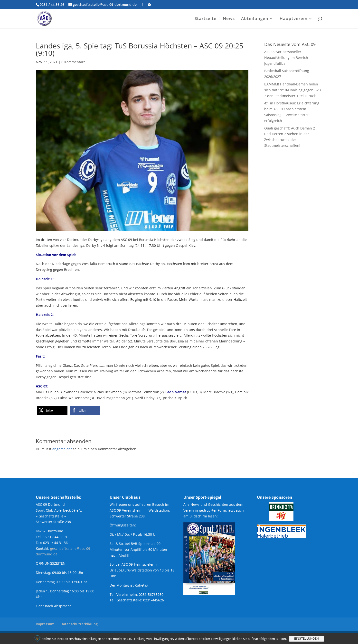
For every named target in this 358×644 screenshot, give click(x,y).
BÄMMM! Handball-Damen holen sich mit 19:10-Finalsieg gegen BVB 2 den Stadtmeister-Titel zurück (292, 90)
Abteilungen (254, 19)
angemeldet (62, 449)
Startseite (206, 19)
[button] (52, 410)
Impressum (45, 624)
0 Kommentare (73, 62)
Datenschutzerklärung (79, 624)
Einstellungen (306, 638)
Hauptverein (294, 19)
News (229, 19)
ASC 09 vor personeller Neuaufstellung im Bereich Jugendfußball (286, 57)
